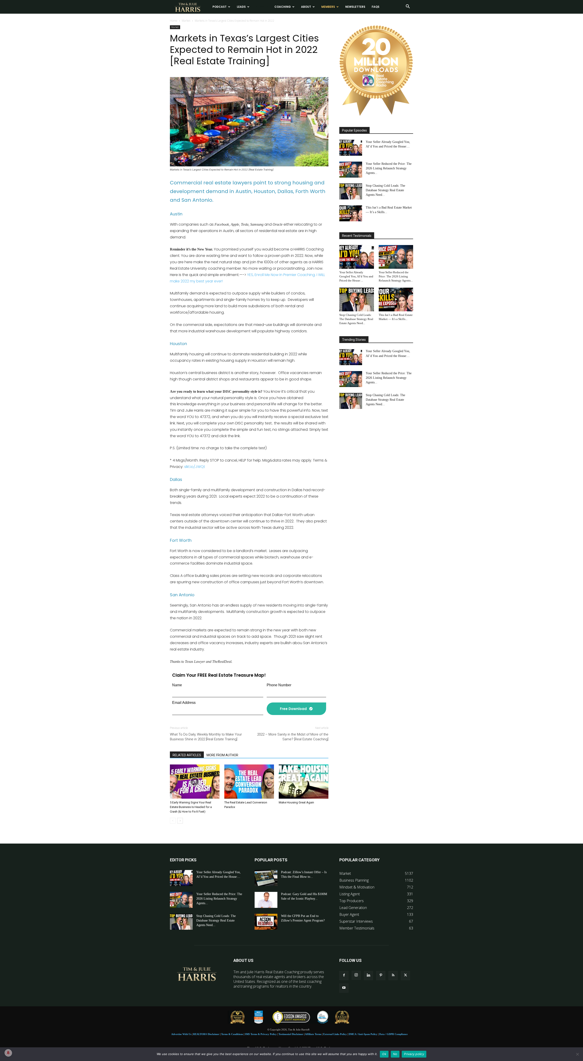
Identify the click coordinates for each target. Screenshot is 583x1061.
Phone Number (279, 685)
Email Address (184, 703)
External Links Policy (335, 1034)
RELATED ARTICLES (187, 755)
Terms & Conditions (232, 1034)
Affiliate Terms (313, 1034)
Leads (241, 7)
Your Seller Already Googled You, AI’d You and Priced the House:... (356, 276)
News (260, 7)
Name (177, 685)
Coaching (282, 7)
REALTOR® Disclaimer (206, 1034)
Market (186, 21)
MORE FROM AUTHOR (222, 755)
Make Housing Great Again (296, 802)
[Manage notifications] (8, 1052)
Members (328, 7)
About (306, 7)
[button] (407, 6)
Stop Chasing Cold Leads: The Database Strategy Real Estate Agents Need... (385, 190)
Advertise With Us (181, 1034)
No (395, 1054)
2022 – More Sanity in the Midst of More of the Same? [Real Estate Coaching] (292, 736)
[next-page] (180, 821)
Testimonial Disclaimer (291, 1034)
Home (173, 21)
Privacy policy (414, 1054)
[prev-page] (173, 821)
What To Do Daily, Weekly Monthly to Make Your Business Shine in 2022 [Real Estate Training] (206, 736)
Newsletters (355, 7)
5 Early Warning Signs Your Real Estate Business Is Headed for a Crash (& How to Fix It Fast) (191, 807)
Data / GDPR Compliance (393, 1034)
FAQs (375, 7)
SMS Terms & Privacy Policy (261, 1034)
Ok (384, 1054)
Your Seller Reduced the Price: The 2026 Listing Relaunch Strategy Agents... (389, 168)
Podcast (219, 7)
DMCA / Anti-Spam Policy (363, 1034)
